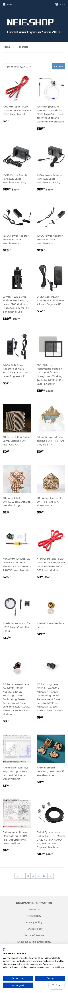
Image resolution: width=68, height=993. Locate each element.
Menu (10, 4)
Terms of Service (34, 935)
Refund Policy (34, 928)
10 (44, 875)
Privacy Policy (34, 922)
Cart (62, 4)
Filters (58, 66)
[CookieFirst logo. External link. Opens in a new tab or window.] (4, 949)
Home (6, 46)
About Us (34, 909)
